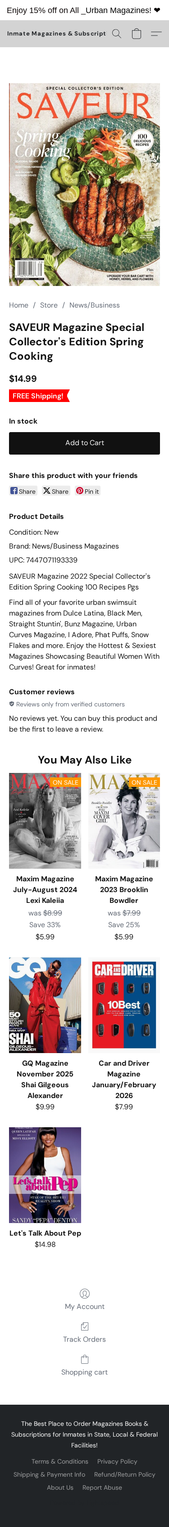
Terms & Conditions (60, 1461)
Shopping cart (84, 1372)
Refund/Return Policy (124, 1474)
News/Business (94, 305)
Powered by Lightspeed (84, 1503)
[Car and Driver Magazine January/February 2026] (124, 1005)
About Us (60, 1487)
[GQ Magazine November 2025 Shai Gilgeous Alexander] (45, 1005)
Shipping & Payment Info (49, 1474)
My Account (85, 1306)
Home (18, 305)
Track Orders (84, 1339)
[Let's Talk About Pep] (45, 1175)
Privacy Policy (117, 1461)
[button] (63, 33)
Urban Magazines (117, 10)
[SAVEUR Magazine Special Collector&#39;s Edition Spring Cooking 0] (84, 184)
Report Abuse (102, 1487)
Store (49, 305)
